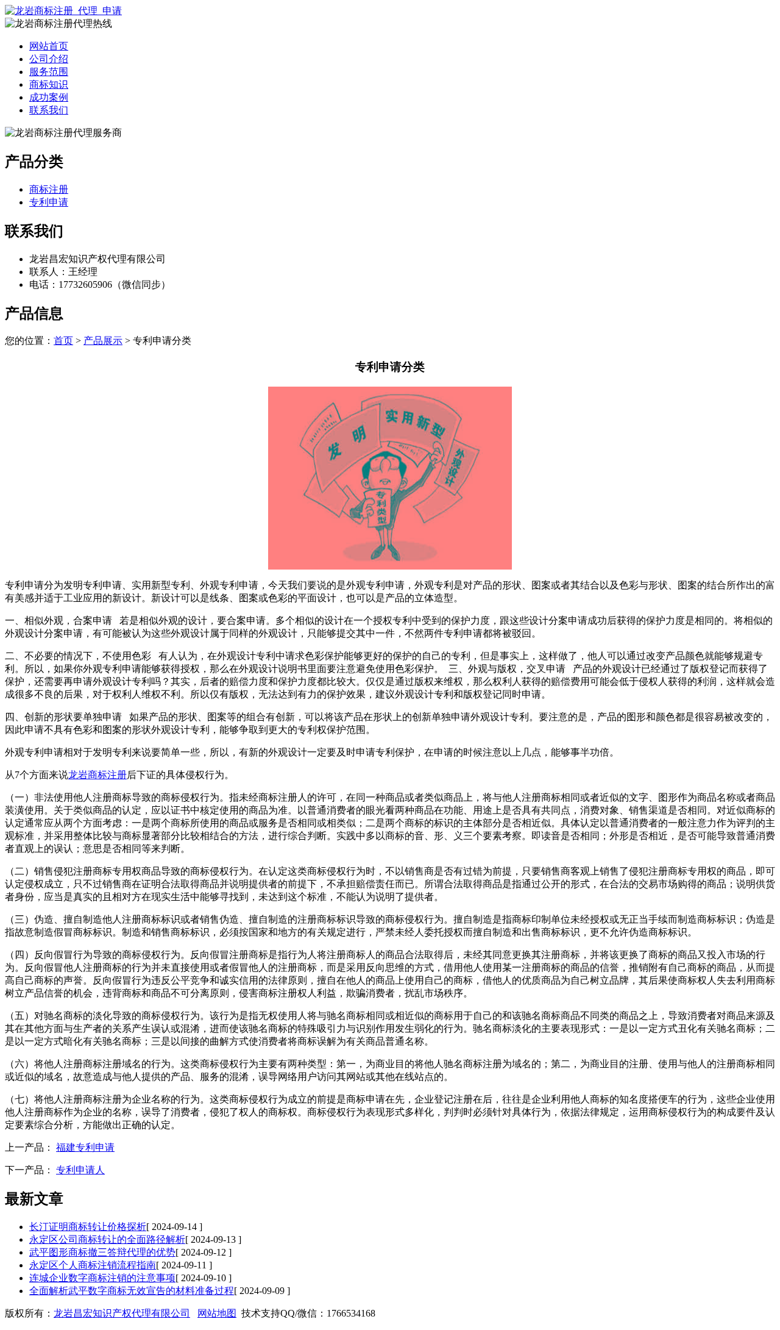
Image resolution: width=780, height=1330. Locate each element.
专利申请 (48, 202)
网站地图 (216, 1313)
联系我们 (48, 110)
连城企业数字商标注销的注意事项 (102, 1278)
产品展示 (102, 340)
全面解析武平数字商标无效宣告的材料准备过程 (131, 1290)
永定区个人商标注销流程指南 (92, 1265)
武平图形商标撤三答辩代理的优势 (102, 1252)
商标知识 (48, 84)
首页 (63, 340)
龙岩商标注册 (97, 775)
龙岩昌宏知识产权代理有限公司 (122, 1313)
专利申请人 (80, 1170)
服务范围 (48, 71)
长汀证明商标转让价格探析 (87, 1226)
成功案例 (48, 97)
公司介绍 (48, 59)
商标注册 (48, 189)
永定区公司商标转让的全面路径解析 (107, 1239)
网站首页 (48, 46)
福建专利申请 (85, 1147)
